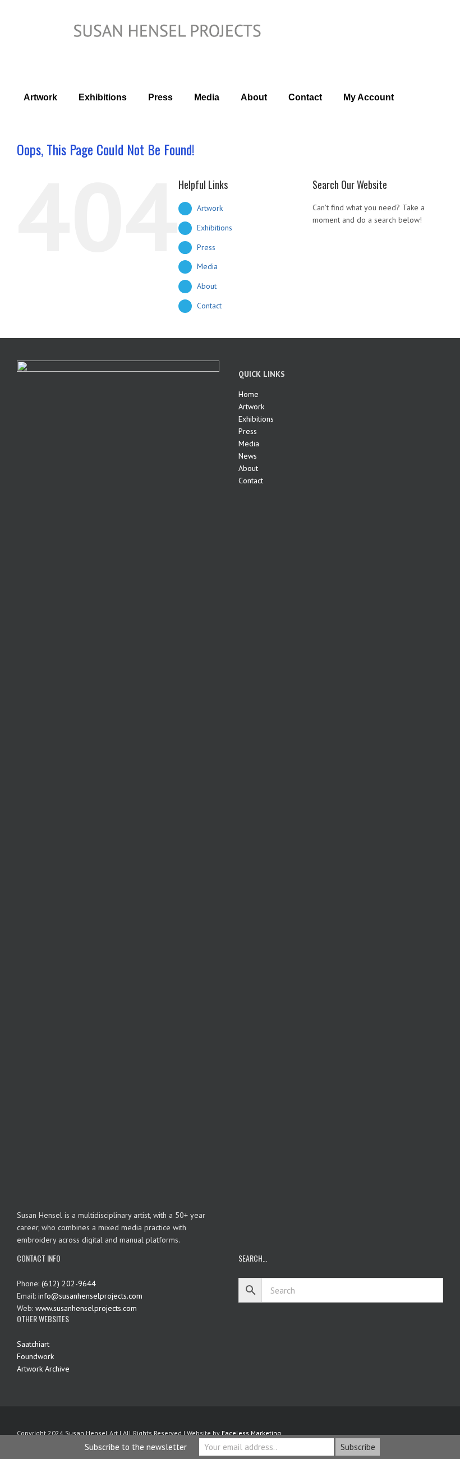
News (247, 456)
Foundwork (35, 1356)
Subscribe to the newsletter (136, 1447)
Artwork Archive (43, 1369)
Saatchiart (33, 1344)
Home (248, 394)
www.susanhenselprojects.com (86, 1308)
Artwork (210, 208)
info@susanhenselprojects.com (90, 1296)
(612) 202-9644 (69, 1283)
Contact (209, 306)
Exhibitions (214, 228)
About (207, 286)
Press (206, 247)
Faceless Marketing (251, 1433)
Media (207, 266)
